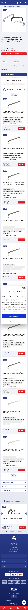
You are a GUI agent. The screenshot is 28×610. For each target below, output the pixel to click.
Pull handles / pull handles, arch (11, 6)
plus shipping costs (12, 50)
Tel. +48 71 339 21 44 (15, 549)
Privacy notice (10, 604)
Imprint (12, 603)
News (3, 556)
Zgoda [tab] (4, 291)
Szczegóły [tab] (12, 291)
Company (5, 561)
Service (4, 566)
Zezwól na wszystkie (14, 316)
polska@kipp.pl (15, 551)
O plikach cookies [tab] (21, 291)
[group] (14, 517)
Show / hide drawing (14, 89)
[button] (6, 531)
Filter (15, 83)
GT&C (15, 603)
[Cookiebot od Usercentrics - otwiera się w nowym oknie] (20, 288)
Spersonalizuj (13, 321)
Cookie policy (17, 604)
